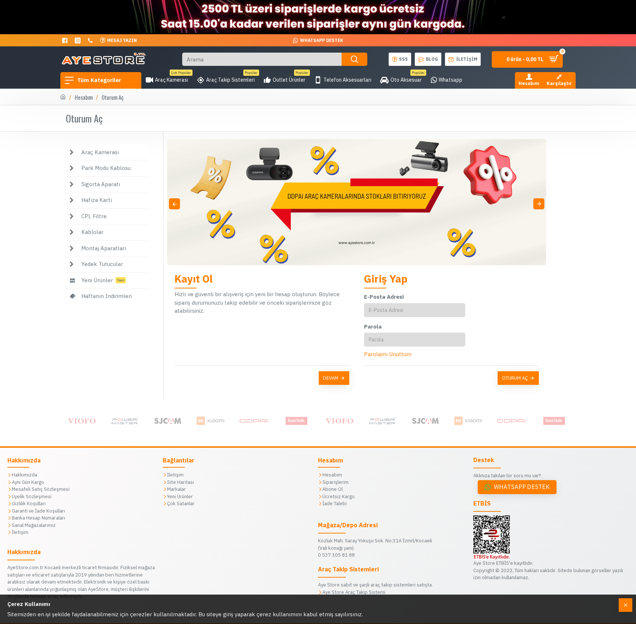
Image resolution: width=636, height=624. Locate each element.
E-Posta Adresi (384, 296)
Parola (373, 326)
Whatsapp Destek (522, 487)
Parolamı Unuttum (387, 354)
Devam (330, 378)
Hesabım (84, 97)
